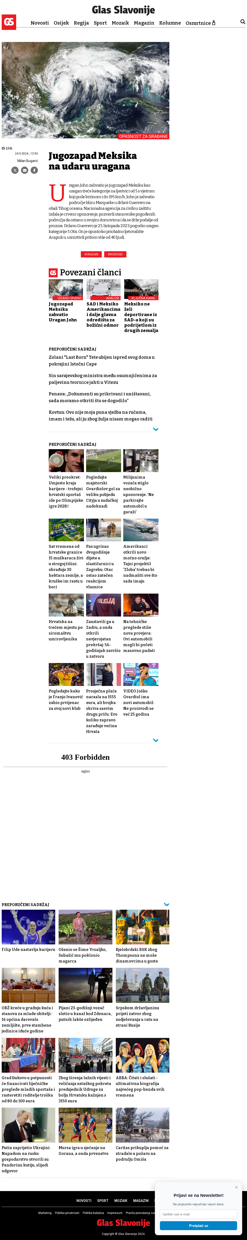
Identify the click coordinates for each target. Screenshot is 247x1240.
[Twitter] (15, 170)
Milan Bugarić (27, 161)
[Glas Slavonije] (9, 28)
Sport (100, 23)
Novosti (40, 23)
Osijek (61, 23)
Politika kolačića (93, 1213)
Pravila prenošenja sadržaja (144, 1213)
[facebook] (34, 170)
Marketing (45, 1213)
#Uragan (91, 254)
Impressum (115, 1213)
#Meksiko (115, 254)
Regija (81, 23)
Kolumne (170, 23)
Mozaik (120, 23)
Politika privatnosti (67, 1213)
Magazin (144, 23)
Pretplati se (198, 1226)
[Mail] (24, 170)
